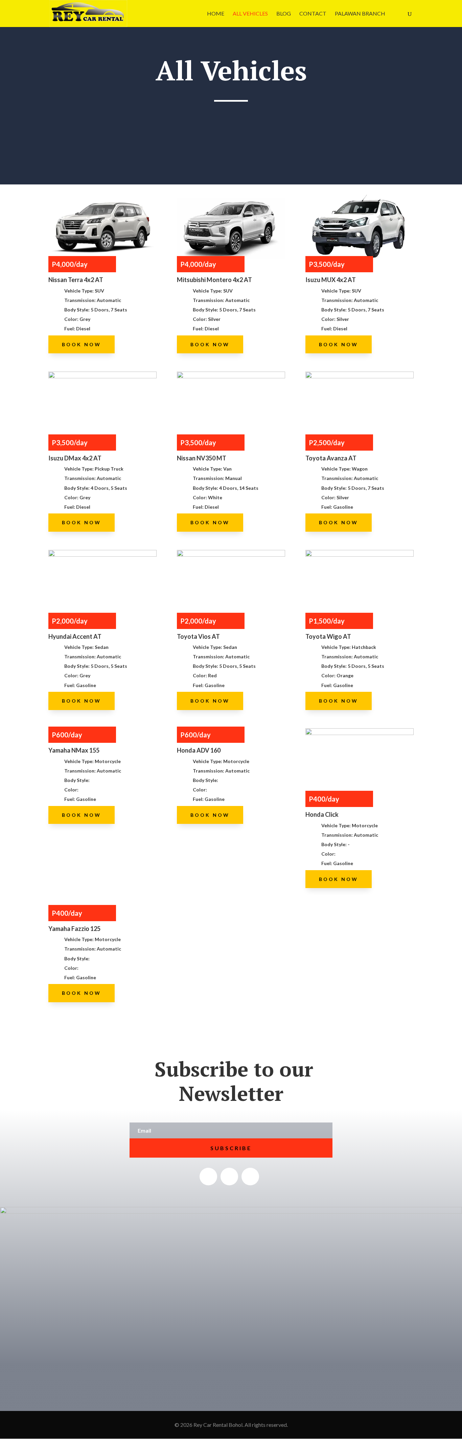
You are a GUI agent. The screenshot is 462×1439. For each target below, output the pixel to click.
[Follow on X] (229, 1176)
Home (215, 14)
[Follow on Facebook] (208, 1176)
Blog (283, 14)
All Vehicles (250, 14)
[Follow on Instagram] (250, 1176)
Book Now (81, 344)
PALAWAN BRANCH (360, 14)
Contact (312, 14)
